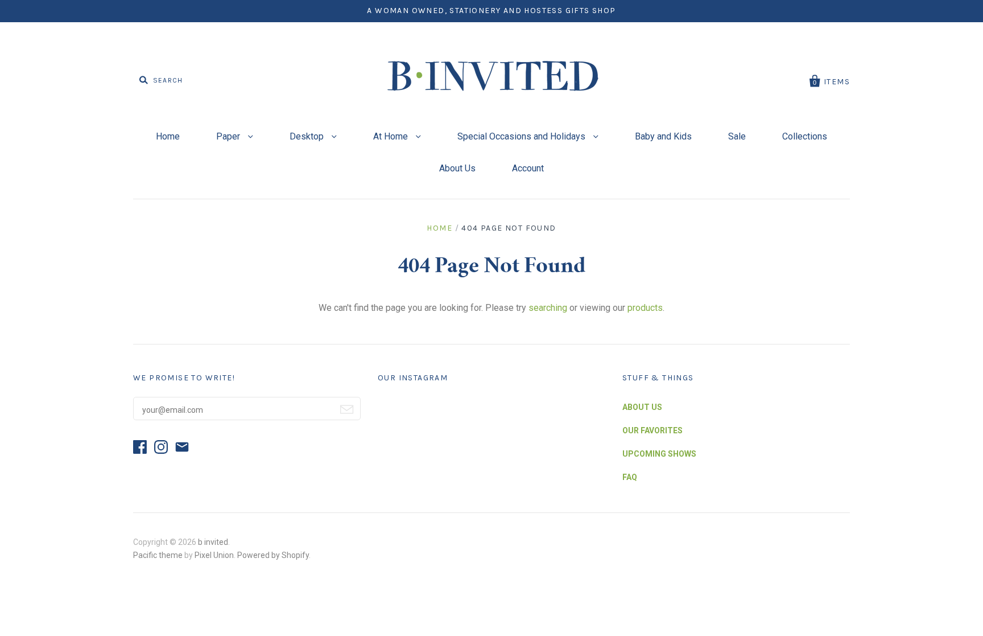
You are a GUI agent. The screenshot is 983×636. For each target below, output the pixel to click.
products (645, 307)
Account (528, 168)
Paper (229, 136)
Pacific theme (158, 555)
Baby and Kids (663, 136)
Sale (737, 136)
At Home (391, 136)
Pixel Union (214, 555)
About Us (457, 168)
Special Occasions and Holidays (522, 136)
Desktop (308, 136)
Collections (804, 136)
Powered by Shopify (273, 555)
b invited (213, 542)
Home (168, 136)
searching (547, 307)
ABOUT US (642, 407)
